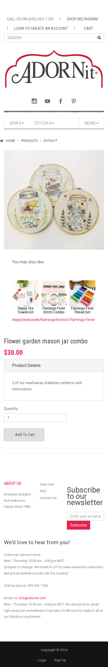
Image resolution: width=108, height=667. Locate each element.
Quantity (11, 409)
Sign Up (60, 660)
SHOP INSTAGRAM (82, 19)
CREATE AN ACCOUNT (49, 28)
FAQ (43, 491)
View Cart (47, 484)
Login (42, 660)
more (90, 123)
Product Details (26, 365)
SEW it (15, 123)
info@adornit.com (32, 598)
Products (29, 141)
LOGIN (19, 28)
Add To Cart (24, 435)
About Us (12, 483)
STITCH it (42, 123)
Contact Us (48, 498)
